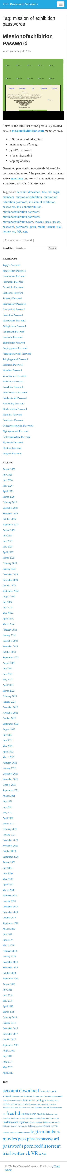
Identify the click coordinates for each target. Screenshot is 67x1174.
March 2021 (8, 823)
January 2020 (9, 901)
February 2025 (10, 563)
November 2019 (10, 912)
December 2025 (10, 507)
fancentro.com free (40, 1096)
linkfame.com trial (50, 1125)
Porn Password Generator (20, 4)
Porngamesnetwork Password (17, 353)
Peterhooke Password (13, 281)
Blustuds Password (12, 447)
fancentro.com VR (42, 1107)
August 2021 (9, 795)
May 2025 (8, 546)
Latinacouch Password (13, 331)
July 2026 (7, 474)
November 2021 (10, 779)
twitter (6, 231)
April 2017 (8, 1072)
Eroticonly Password (13, 292)
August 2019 (9, 928)
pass (48, 221)
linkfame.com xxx (23, 1132)
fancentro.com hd (15, 1100)
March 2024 (8, 624)
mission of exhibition (29, 197)
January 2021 (9, 834)
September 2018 (10, 978)
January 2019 (9, 956)
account (21, 192)
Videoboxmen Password (14, 376)
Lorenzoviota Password (14, 276)
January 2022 (9, 768)
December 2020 (10, 840)
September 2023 (10, 657)
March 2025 (8, 557)
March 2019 (8, 945)
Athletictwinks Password (15, 392)
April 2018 (8, 1006)
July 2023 (7, 668)
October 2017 (9, 1039)
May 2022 (8, 746)
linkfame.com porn (35, 1126)
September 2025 (10, 524)
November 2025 (10, 513)
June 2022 (8, 740)
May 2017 (8, 1067)
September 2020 (10, 856)
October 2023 (9, 651)
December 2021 (10, 773)
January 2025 (9, 568)
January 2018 (9, 1022)
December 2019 (10, 906)
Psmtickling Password (13, 403)
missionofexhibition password (21, 211)
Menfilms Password (12, 414)
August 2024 (9, 596)
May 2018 (8, 1000)
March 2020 (8, 890)
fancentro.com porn (10, 1107)
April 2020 (8, 884)
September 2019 (10, 923)
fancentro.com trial (26, 1107)
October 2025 (9, 519)
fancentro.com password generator (42, 1104)
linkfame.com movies (51, 1122)
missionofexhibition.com (28, 130)
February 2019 (10, 950)
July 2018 (7, 989)
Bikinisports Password (14, 342)
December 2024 (10, 574)
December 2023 (10, 640)
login (56, 192)
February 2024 (10, 629)
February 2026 (10, 502)
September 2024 (10, 591)
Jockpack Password (12, 453)
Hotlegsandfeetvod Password (16, 436)
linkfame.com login (14, 1122)
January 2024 (9, 635)
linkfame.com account (33, 1114)
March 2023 (8, 690)
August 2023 (9, 662)
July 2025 (7, 535)
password (8, 226)
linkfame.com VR (9, 1132)
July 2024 (7, 602)
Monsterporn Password (14, 320)
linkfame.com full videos (36, 1118)
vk (13, 231)
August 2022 (9, 729)
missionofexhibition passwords (22, 216)
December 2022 (10, 707)
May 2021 (8, 812)
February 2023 (10, 696)
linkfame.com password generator (15, 1126)
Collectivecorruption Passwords (18, 425)
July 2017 (7, 1056)
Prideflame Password (13, 381)
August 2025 (9, 530)
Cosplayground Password (15, 348)
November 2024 (10, 579)
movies (39, 221)
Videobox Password (12, 370)
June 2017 (8, 1061)
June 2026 (8, 480)
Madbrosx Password (13, 364)
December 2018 (10, 961)
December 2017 (10, 1028)
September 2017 (10, 1045)
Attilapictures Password (14, 326)
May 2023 (8, 679)
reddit (41, 226)
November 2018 (10, 967)
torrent (51, 226)
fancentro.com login (34, 1100)
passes (56, 221)
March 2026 (8, 496)
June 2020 (8, 873)
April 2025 (8, 552)
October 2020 (9, 851)
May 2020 (8, 878)
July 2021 (7, 801)
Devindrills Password (13, 287)
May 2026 (8, 485)
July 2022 (7, 734)
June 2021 (8, 807)
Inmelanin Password (12, 337)
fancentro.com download (22, 1096)
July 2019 (7, 934)
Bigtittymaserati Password (15, 431)
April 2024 (8, 618)
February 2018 (10, 1017)
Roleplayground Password (15, 359)
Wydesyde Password (13, 442)
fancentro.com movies (19, 1104)
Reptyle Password (11, 265)
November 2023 (10, 646)
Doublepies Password (13, 420)
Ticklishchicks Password (15, 409)
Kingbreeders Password (14, 270)
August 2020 (9, 862)
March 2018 (8, 1011)
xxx (25, 231)
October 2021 (9, 784)
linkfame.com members (34, 1122)
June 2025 (8, 541)
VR (19, 231)
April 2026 (8, 491)
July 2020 (7, 867)
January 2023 (9, 701)
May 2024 (8, 613)
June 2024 (8, 607)
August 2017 (9, 1050)
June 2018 (8, 995)
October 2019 (9, 917)
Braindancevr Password (14, 303)
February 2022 (10, 762)
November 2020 (10, 845)
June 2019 (8, 939)
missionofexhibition (29, 206)
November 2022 (10, 712)
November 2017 (10, 1033)
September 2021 (10, 790)
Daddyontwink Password (15, 398)
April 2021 (8, 818)
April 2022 (8, 751)
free (44, 192)
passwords (22, 226)
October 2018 (9, 973)
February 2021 (10, 829)
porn (33, 226)
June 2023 (8, 674)
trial (59, 226)
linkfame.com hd (52, 1118)
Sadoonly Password (12, 298)
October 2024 (9, 585)
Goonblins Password (13, 315)
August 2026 (9, 469)
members (8, 197)
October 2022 (9, 718)
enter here (17, 178)
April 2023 (8, 685)
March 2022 (8, 757)
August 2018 (9, 984)
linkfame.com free (18, 1118)
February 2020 (10, 895)
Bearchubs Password (13, 387)
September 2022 (10, 723)
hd (50, 192)
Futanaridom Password (14, 309)
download (34, 192)
